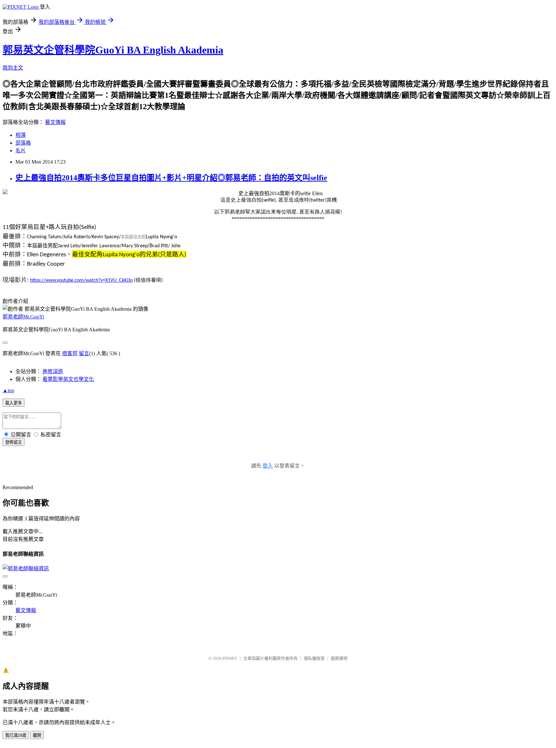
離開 (37, 735)
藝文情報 (55, 122)
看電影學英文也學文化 (68, 379)
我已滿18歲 (15, 735)
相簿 (20, 135)
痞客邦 (70, 353)
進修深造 (52, 371)
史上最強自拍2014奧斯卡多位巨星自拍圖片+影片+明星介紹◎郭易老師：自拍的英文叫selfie (171, 178)
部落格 (23, 143)
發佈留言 (13, 442)
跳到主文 (13, 68)
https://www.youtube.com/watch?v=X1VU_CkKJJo (81, 280)
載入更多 (13, 403)
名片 (20, 150)
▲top (8, 390)
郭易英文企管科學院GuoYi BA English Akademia (113, 50)
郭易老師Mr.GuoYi (23, 316)
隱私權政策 (314, 658)
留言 (84, 353)
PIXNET (230, 658)
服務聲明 (339, 658)
